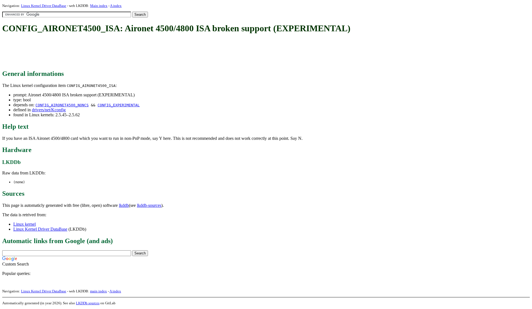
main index (98, 291)
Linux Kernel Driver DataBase (43, 6)
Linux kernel (24, 224)
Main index (99, 6)
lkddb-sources (149, 205)
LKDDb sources (87, 303)
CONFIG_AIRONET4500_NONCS (62, 105)
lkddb (124, 205)
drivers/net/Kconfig (49, 109)
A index (116, 6)
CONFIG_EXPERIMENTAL (119, 105)
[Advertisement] (103, 52)
